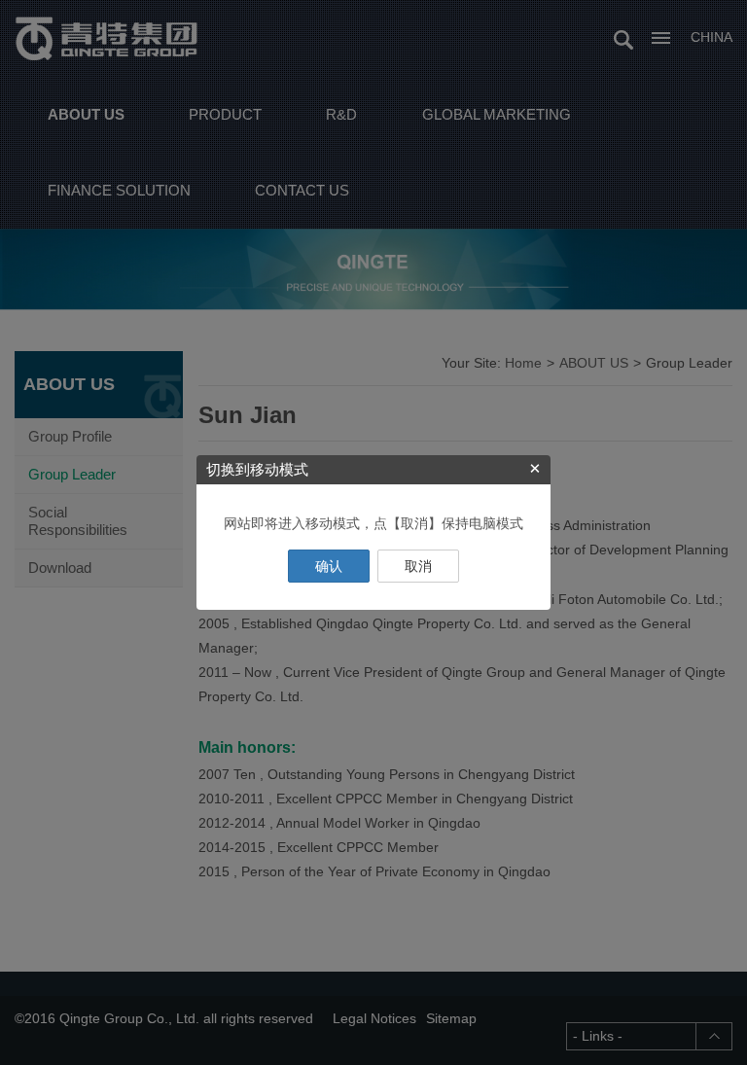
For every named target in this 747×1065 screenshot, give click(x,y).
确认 (328, 566)
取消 (418, 566)
